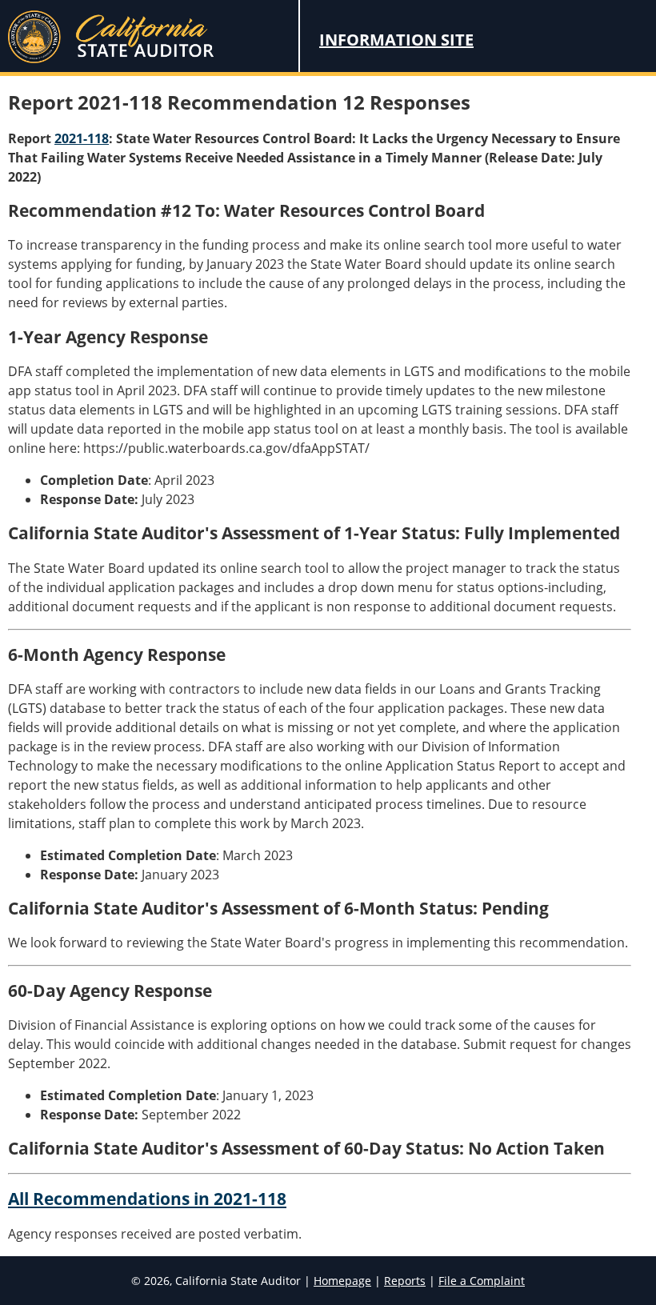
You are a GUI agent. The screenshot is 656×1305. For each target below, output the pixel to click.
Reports (405, 1280)
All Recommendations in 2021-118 (147, 1198)
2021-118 (81, 138)
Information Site (396, 39)
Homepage (342, 1280)
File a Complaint (481, 1280)
